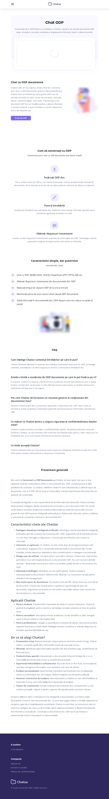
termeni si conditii (19, 767)
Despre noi (15, 763)
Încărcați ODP (21, 118)
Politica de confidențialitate (23, 771)
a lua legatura (17, 749)
